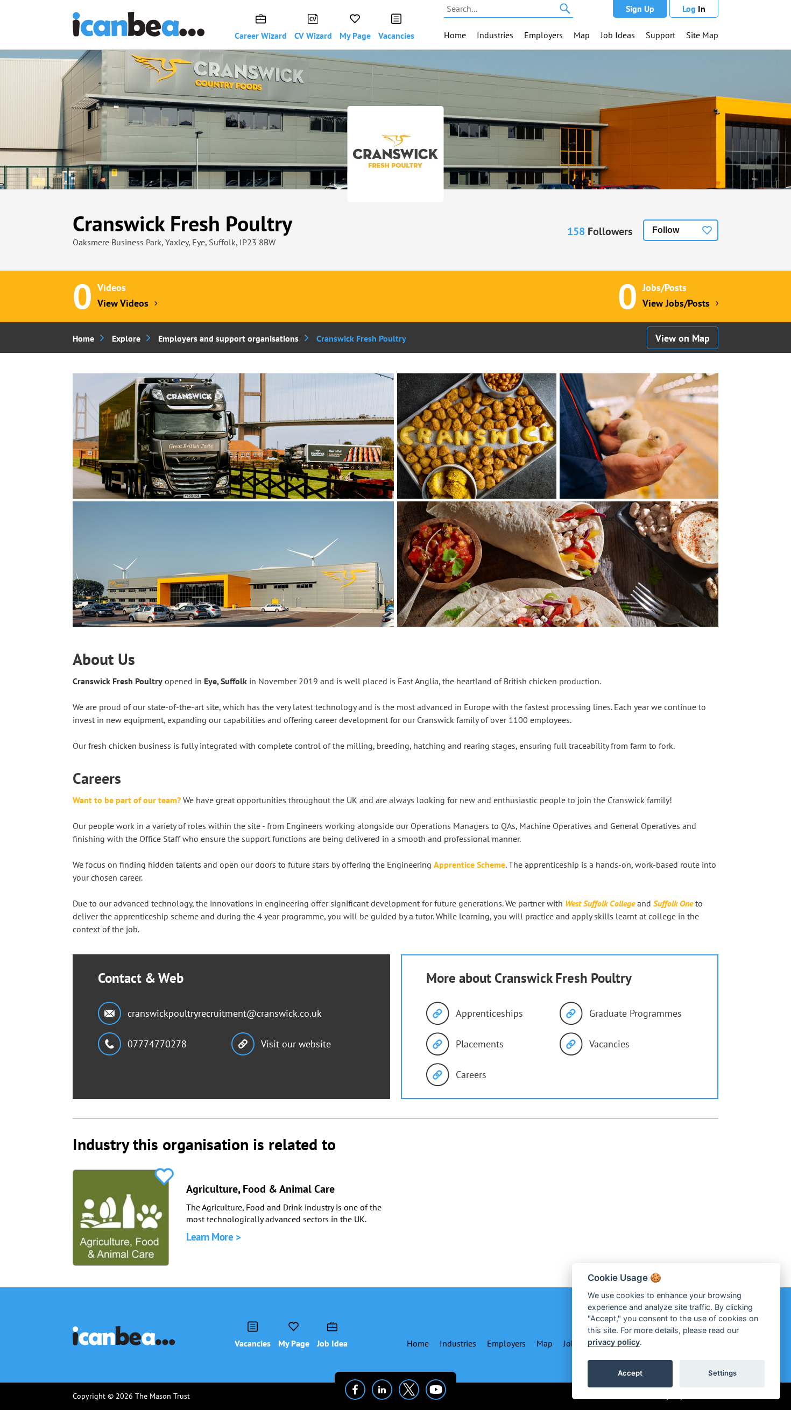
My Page (355, 35)
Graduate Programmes (635, 1013)
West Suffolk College (600, 903)
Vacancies (396, 35)
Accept (630, 1373)
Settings (722, 1373)
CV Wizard (313, 35)
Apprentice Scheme (469, 864)
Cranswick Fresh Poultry (182, 223)
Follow (665, 230)
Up (640, 8)
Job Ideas (618, 35)
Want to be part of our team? (127, 800)
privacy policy (614, 1342)
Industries (495, 35)
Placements (480, 1044)
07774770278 (157, 1044)
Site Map (702, 35)
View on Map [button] (682, 338)
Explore (126, 338)
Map (582, 35)
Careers (471, 1074)
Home (455, 35)
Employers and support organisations (228, 338)
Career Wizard (261, 35)
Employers (543, 35)
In (693, 8)
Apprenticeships (489, 1013)
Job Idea (332, 1343)
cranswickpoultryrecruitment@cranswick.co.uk (225, 1013)
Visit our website (296, 1044)
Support (660, 35)
